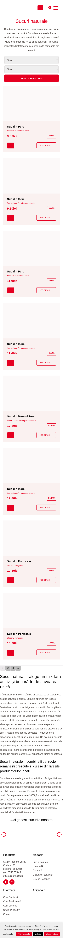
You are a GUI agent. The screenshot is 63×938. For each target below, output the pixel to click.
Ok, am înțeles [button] (52, 934)
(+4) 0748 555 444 (12, 872)
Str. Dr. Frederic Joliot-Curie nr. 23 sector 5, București (14, 865)
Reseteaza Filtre (31, 78)
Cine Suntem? (10, 897)
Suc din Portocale (19, 561)
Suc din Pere (15, 126)
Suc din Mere (16, 199)
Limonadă (38, 866)
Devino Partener (41, 879)
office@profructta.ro (13, 876)
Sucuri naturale (40, 862)
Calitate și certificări (43, 874)
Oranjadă (37, 870)
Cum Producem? (12, 901)
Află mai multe (24, 934)
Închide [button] (38, 934)
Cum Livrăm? (10, 905)
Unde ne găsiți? (11, 910)
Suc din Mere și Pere (21, 416)
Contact (7, 914)
